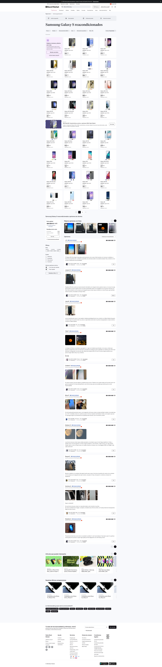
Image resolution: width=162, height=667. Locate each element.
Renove (71, 644)
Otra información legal (98, 652)
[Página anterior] (76, 212)
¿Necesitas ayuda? (105, 7)
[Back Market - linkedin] (49, 647)
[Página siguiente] (86, 212)
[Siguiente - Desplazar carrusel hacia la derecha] (115, 220)
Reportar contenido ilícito (99, 656)
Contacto (59, 637)
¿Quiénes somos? (49, 639)
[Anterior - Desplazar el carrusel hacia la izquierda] (112, 220)
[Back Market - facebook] (52, 647)
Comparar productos (86, 639)
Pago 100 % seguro (74, 654)
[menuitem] (67, 10)
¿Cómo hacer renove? (54, 55)
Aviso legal (96, 654)
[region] (90, 228)
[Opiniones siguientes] (115, 546)
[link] (112, 124)
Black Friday (84, 646)
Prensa (47, 641)
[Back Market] (52, 7)
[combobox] (48, 31)
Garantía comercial (73, 641)
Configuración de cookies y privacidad (98, 648)
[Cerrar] (160, 1)
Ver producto (84, 263)
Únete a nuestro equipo (50, 643)
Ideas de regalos (85, 644)
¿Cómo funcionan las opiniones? (53, 239)
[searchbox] (77, 7)
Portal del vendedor (74, 653)
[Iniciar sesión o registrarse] (112, 7)
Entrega (59, 641)
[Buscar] (62, 7)
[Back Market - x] (47, 650)
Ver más (67, 355)
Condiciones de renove (98, 646)
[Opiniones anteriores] (112, 546)
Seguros (71, 642)
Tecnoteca (84, 637)
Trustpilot (47, 644)
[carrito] (115, 7)
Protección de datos (98, 650)
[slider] (46, 251)
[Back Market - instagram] (47, 647)
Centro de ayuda (61, 639)
